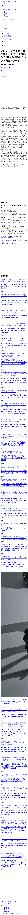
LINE (4, 76)
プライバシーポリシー (10, 901)
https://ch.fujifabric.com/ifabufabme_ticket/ (11, 243)
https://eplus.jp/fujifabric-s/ (7, 237)
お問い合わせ (7, 903)
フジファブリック (5, 67)
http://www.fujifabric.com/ (8, 166)
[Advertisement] (14, 92)
